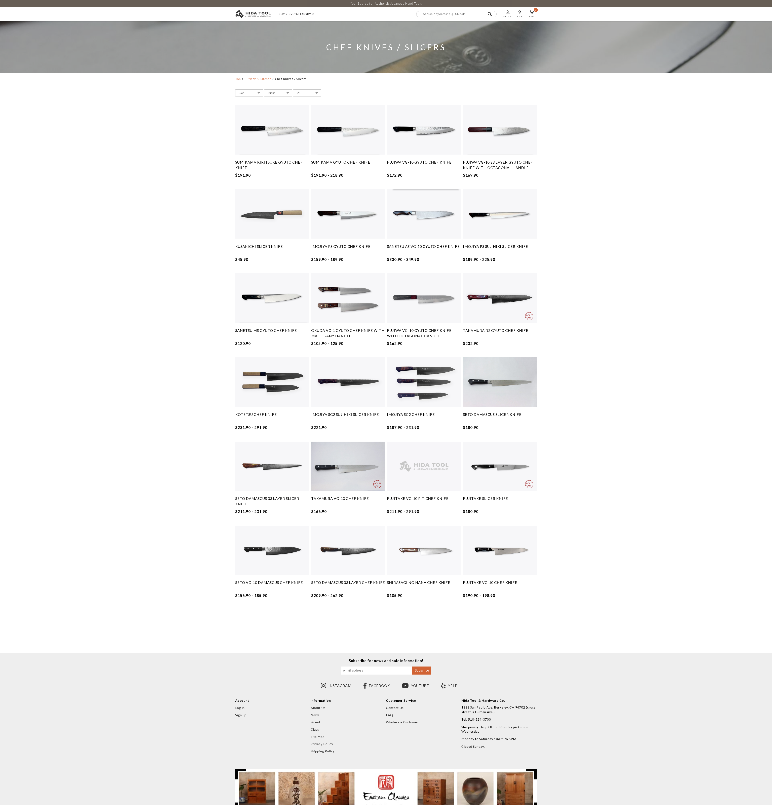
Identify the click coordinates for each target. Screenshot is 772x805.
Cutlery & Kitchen (257, 79)
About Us (318, 708)
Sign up (240, 715)
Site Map (318, 736)
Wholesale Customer (402, 722)
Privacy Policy (322, 744)
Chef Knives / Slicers (291, 79)
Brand (315, 722)
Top (238, 79)
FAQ (389, 715)
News (315, 715)
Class (315, 729)
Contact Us (395, 708)
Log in (240, 708)
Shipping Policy (323, 751)
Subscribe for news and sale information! (386, 660)
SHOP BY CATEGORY (295, 14)
